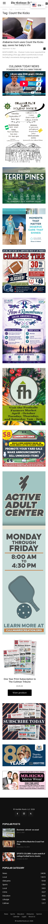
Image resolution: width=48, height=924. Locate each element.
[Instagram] (24, 813)
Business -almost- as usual (28, 830)
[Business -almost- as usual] (8, 832)
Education (20, 914)
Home (4, 9)
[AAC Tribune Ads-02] (24, 553)
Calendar (16, 917)
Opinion (39, 914)
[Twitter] (30, 813)
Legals (24, 917)
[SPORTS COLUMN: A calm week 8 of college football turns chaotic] (8, 856)
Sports (12, 914)
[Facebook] (17, 813)
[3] (24, 226)
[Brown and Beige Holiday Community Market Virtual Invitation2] (24, 131)
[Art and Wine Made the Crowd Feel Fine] (8, 843)
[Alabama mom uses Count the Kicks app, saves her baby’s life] (24, 28)
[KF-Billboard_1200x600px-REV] (24, 755)
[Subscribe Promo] (24, 721)
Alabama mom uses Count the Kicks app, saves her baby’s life (22, 44)
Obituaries (30, 914)
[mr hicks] (24, 780)
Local (4, 38)
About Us (32, 917)
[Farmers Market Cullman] (24, 396)
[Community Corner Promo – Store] (24, 448)
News (6, 914)
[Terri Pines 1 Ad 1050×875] (24, 185)
